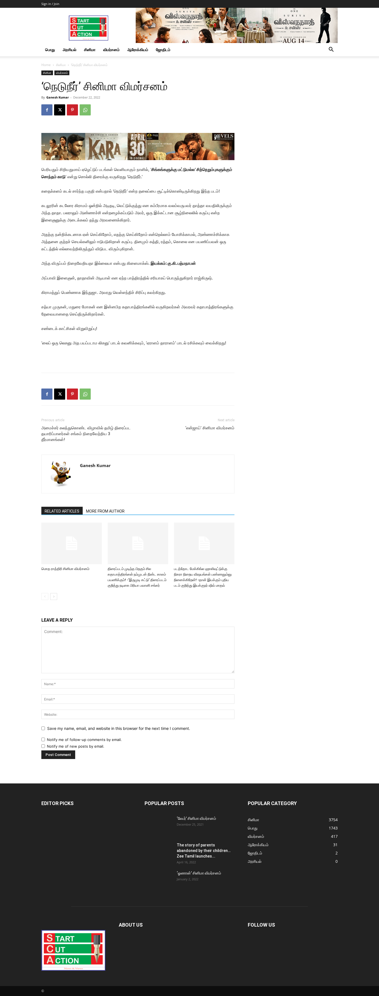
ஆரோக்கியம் (137, 49)
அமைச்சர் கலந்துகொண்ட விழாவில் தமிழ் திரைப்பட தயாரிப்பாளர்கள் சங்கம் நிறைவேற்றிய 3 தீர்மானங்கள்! (86, 433)
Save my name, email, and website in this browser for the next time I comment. (118, 728)
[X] (59, 109)
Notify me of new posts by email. (75, 746)
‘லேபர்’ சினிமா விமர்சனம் (196, 818)
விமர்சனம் (111, 49)
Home (46, 64)
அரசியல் (69, 49)
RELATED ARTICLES (62, 511)
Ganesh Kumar (57, 97)
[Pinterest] (72, 109)
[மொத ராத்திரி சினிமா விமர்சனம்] (71, 543)
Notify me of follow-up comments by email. (84, 739)
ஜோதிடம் (163, 49)
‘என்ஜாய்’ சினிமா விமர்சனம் (209, 427)
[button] (331, 50)
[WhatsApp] (85, 109)
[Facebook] (46, 109)
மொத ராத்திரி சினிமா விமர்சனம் (65, 569)
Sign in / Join (50, 4)
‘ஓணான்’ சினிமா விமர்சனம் (199, 873)
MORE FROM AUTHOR (105, 511)
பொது (50, 49)
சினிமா (89, 49)
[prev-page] (44, 596)
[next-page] (53, 596)
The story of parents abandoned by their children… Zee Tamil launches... (204, 850)
